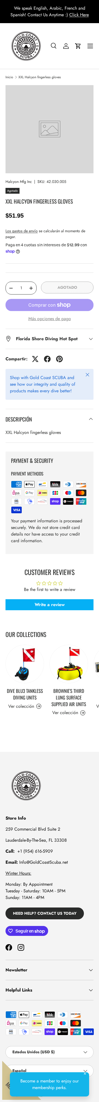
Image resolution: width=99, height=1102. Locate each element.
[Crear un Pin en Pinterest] (59, 359)
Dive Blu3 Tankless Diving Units (25, 694)
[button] (78, 46)
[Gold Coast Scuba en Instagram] (21, 947)
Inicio (9, 77)
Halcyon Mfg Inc (19, 181)
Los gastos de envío (22, 231)
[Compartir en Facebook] (47, 359)
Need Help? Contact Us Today (44, 913)
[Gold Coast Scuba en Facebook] (9, 947)
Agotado (67, 287)
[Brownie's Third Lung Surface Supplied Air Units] (69, 664)
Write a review (50, 604)
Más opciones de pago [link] (49, 318)
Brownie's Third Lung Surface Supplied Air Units (68, 697)
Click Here (79, 15)
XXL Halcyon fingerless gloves (39, 77)
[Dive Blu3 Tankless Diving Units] (25, 664)
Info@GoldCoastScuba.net (43, 862)
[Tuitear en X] (35, 359)
